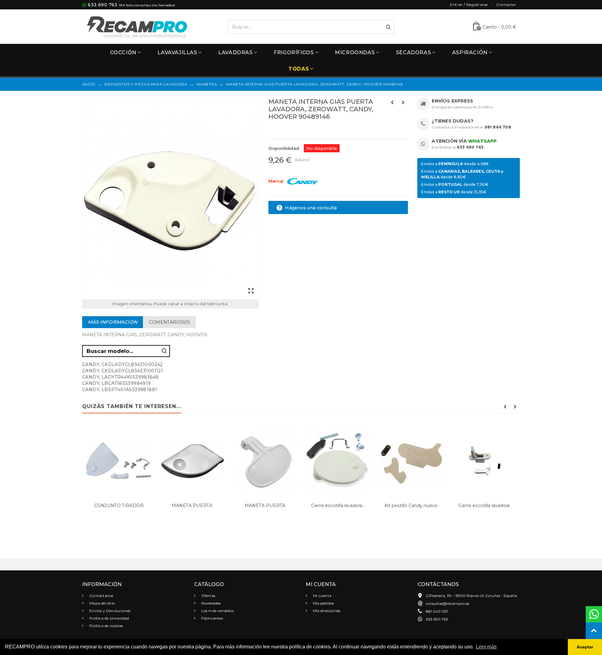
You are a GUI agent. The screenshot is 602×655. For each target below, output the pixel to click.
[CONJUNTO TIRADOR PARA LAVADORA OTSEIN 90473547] (118, 461)
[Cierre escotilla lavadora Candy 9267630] (484, 461)
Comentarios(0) (169, 322)
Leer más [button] (486, 646)
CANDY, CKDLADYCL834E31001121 (122, 371)
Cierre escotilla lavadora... (338, 505)
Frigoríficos (294, 52)
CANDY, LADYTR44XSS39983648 (120, 377)
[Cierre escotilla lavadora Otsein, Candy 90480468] (337, 461)
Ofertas (207, 595)
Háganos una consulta (310, 208)
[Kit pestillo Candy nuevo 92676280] (411, 461)
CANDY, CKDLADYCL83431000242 (122, 364)
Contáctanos (100, 595)
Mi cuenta (321, 595)
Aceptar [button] (585, 646)
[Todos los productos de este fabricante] (302, 181)
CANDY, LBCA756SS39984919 (116, 383)
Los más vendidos (217, 610)
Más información (112, 322)
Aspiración (470, 52)
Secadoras (413, 52)
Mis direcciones (326, 610)
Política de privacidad (108, 618)
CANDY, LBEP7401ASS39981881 (119, 389)
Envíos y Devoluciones (109, 610)
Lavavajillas (177, 52)
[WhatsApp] (594, 614)
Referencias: (282, 130)
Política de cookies (105, 625)
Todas (298, 69)
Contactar (506, 4)
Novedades (210, 603)
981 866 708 (497, 127)
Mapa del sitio (101, 603)
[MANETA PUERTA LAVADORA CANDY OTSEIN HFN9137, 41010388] (264, 461)
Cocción (123, 52)
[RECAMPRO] (137, 26)
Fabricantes (211, 618)
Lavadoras (235, 52)
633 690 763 (102, 5)
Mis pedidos (323, 603)
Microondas (355, 52)
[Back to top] (594, 630)
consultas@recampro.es (447, 603)
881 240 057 (437, 611)
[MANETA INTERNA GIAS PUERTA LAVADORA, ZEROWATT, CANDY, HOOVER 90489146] (170, 198)
